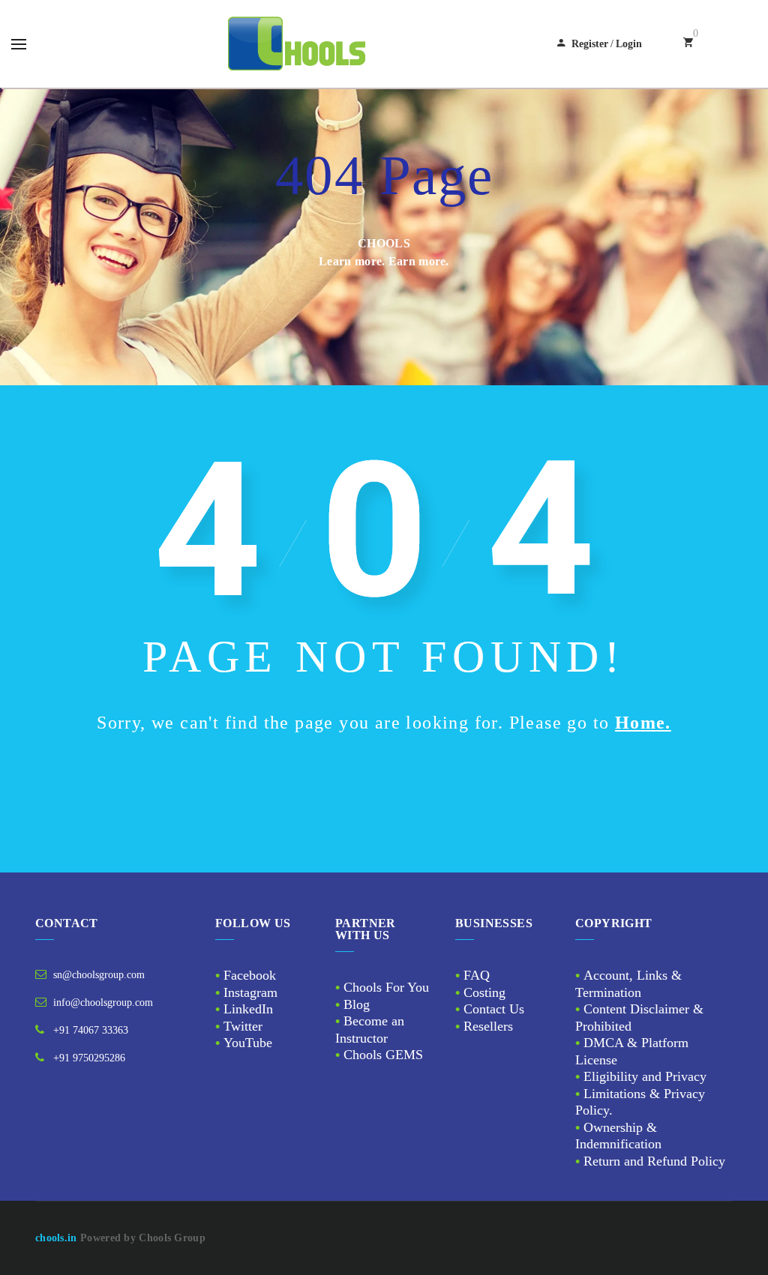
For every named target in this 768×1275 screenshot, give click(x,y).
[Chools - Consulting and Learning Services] (299, 43)
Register (590, 43)
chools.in (56, 1238)
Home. (643, 722)
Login (629, 43)
